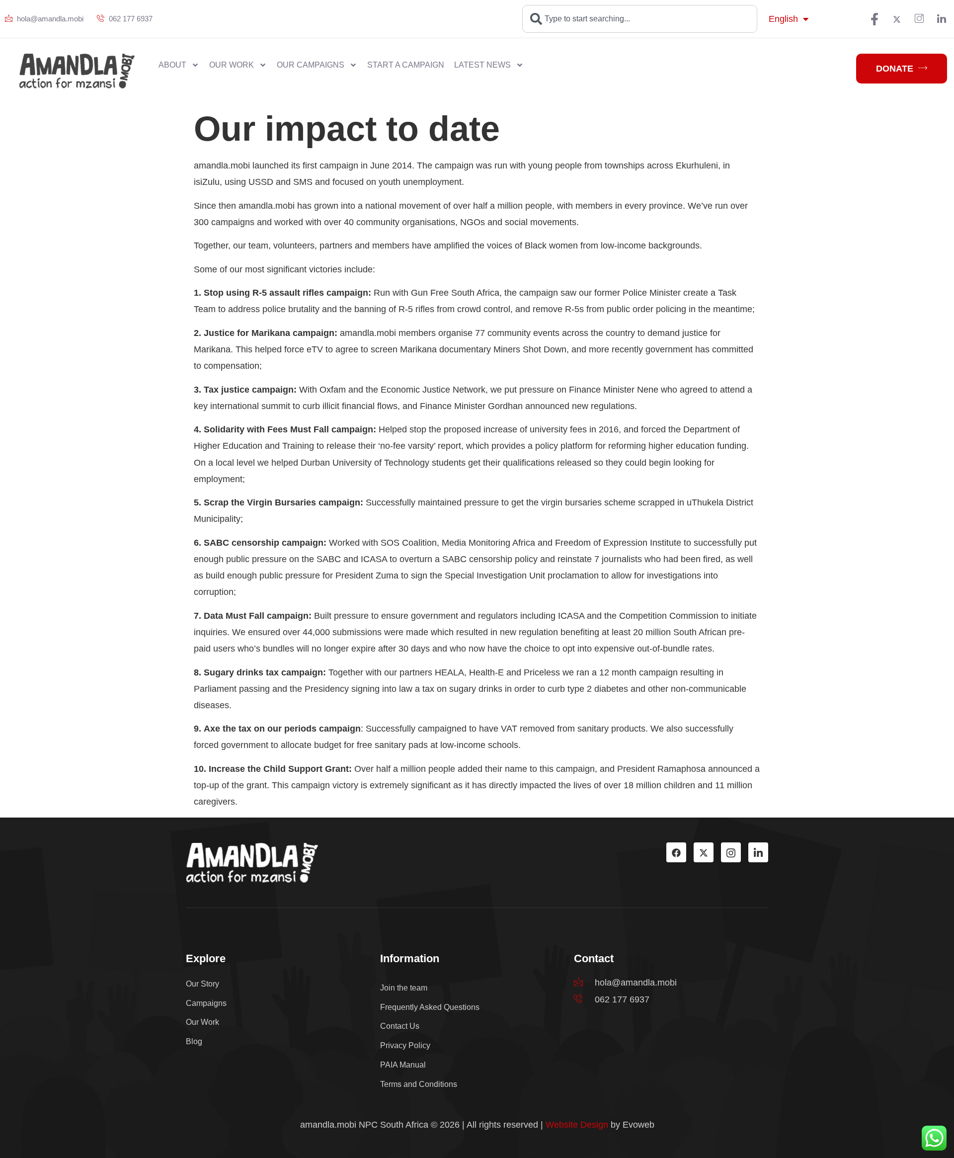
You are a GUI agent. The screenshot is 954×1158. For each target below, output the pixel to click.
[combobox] (639, 19)
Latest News (482, 65)
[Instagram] (731, 852)
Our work (231, 65)
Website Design (577, 1125)
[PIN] (919, 18)
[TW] (896, 18)
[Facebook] (874, 18)
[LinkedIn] (941, 18)
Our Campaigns (310, 65)
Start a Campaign (405, 65)
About (172, 65)
